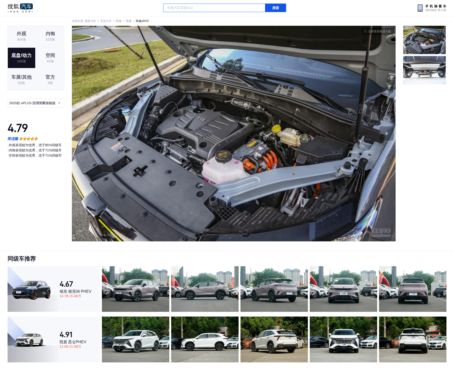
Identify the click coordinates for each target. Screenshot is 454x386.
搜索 (275, 8)
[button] (153, 133)
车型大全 (106, 21)
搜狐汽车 (20, 8)
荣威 (119, 21)
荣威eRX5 (142, 21)
